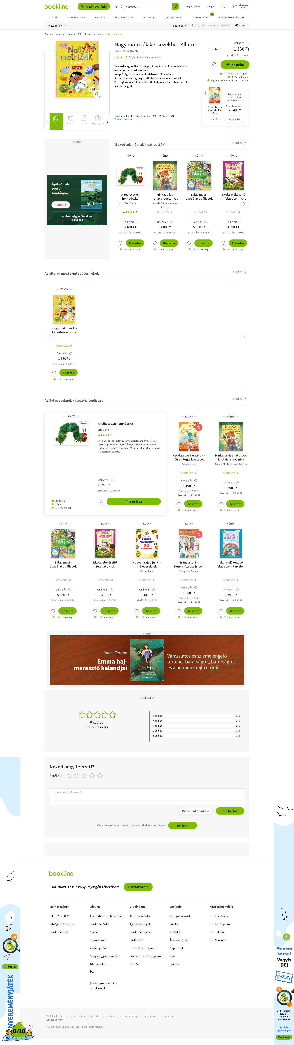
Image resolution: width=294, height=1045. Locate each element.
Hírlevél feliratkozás (143, 948)
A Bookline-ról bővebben (106, 916)
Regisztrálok (193, 6)
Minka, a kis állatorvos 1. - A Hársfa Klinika (165, 196)
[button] (107, 121)
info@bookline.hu (61, 924)
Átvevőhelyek (178, 940)
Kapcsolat (176, 948)
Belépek (210, 6)
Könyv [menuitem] (53, 17)
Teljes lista (237, 142)
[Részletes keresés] (116, 6)
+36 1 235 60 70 (59, 916)
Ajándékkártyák (140, 924)
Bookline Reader (140, 932)
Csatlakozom (138, 887)
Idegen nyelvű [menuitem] (174, 17)
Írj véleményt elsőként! (148, 57)
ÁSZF (92, 972)
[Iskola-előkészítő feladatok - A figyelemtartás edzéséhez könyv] (233, 175)
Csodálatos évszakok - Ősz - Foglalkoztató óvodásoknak (189, 457)
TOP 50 (134, 964)
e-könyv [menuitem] (100, 17)
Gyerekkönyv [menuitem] (76, 17)
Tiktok (219, 932)
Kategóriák (55, 25)
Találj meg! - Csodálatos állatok (199, 196)
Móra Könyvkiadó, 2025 (126, 50)
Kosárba (237, 64)
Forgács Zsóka (189, 571)
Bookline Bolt (59, 932)
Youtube (220, 940)
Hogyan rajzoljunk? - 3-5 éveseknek (146, 564)
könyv (130, 155)
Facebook (221, 916)
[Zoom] (97, 94)
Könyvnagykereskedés (104, 956)
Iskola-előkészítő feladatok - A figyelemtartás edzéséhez (233, 196)
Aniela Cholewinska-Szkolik (165, 205)
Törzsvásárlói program (203, 25)
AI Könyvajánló (96, 6)
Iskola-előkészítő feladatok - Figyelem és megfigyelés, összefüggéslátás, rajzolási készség (230, 564)
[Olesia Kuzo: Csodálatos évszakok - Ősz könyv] (189, 436)
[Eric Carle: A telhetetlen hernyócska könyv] (130, 175)
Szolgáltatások (180, 916)
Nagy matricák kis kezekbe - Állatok (64, 330)
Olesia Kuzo (189, 464)
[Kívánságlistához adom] (213, 64)
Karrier (94, 932)
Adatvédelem (98, 964)
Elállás (174, 964)
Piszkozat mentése (195, 811)
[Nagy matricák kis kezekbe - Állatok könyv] (77, 69)
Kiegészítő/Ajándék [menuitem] (232, 17)
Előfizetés (241, 25)
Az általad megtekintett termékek (72, 273)
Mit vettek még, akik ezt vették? (140, 144)
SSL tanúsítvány (55, 1019)
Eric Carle (130, 203)
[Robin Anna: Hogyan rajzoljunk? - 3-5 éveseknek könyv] (147, 543)
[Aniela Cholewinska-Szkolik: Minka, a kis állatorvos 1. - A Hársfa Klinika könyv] (165, 175)
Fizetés (174, 924)
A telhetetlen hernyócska (130, 196)
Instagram (222, 924)
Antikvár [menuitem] (149, 17)
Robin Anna (147, 571)
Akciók (226, 25)
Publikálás (230, 811)
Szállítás (175, 932)
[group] (56, 121)
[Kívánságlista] (223, 6)
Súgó (172, 956)
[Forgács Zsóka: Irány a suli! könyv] (189, 543)
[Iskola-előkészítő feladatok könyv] (231, 543)
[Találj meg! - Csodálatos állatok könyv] (199, 175)
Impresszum (98, 940)
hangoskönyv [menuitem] (124, 17)
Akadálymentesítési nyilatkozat (103, 985)
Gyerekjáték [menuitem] (203, 16)
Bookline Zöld (99, 924)
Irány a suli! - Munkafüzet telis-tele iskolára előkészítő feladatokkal (189, 564)
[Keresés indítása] (175, 6)
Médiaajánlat (98, 948)
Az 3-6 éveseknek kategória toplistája (74, 400)
